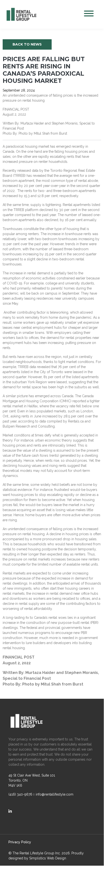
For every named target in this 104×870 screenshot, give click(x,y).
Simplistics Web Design (47, 858)
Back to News (27, 44)
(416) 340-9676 (20, 794)
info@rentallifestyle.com (54, 794)
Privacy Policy (19, 842)
